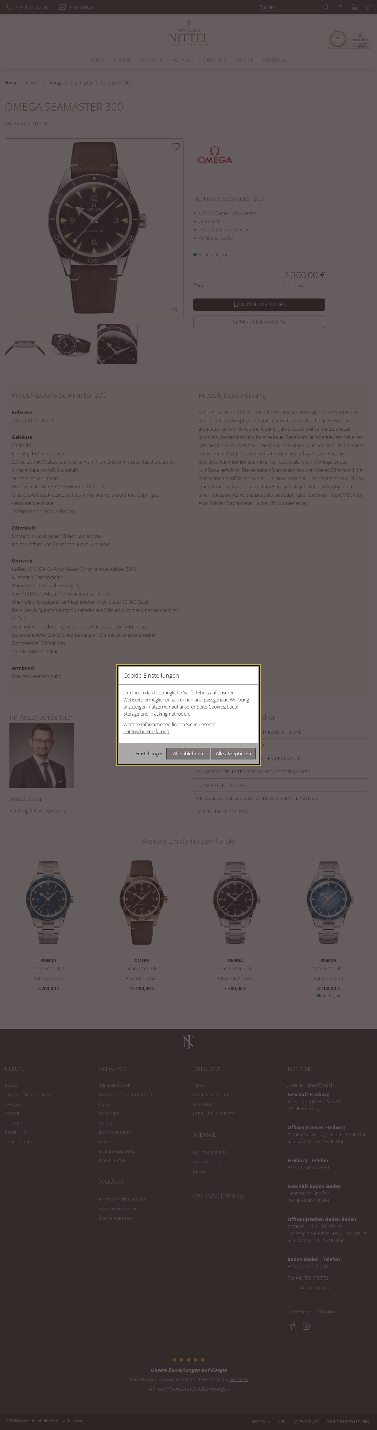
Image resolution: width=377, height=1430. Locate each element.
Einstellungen (149, 753)
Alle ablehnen (188, 753)
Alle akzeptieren (233, 753)
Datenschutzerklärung (146, 731)
